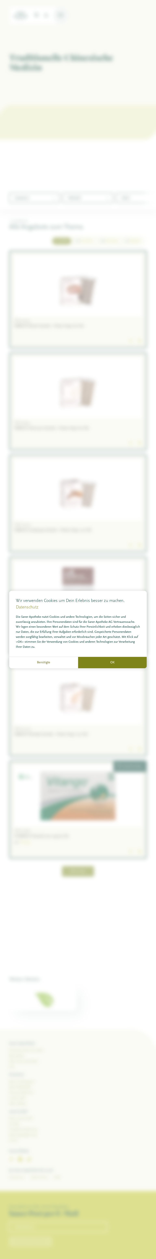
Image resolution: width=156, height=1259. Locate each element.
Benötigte (43, 662)
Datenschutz (27, 607)
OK (112, 662)
